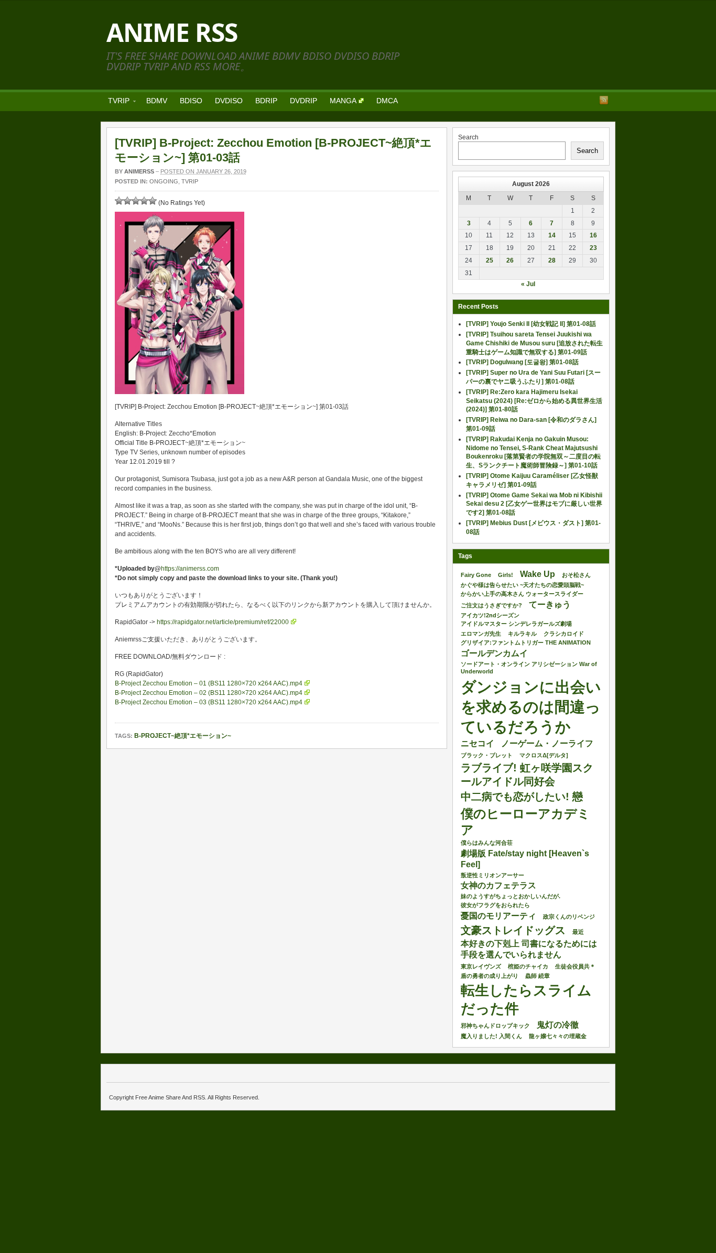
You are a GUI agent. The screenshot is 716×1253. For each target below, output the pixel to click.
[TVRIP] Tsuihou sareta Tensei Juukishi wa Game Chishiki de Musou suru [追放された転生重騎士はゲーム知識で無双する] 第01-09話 (534, 343)
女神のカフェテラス (498, 885)
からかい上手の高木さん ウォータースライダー (522, 594)
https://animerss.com (190, 568)
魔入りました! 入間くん (491, 1036)
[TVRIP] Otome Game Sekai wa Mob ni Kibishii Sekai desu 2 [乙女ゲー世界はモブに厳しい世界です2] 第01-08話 (534, 504)
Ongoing (163, 181)
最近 (578, 932)
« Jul (528, 284)
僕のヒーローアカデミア (525, 822)
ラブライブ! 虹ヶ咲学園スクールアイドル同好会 (527, 774)
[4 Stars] (144, 201)
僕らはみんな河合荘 (487, 843)
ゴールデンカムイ (494, 653)
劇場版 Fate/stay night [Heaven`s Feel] (525, 859)
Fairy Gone (476, 575)
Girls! (505, 575)
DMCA (387, 100)
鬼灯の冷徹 (558, 1024)
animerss (139, 171)
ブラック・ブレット (487, 755)
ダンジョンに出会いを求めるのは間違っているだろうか (531, 706)
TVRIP (115, 102)
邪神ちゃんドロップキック (495, 1025)
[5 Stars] (152, 201)
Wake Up (537, 574)
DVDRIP (303, 100)
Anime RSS (171, 32)
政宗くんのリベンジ (569, 916)
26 (510, 260)
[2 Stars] (127, 201)
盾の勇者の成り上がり (489, 976)
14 (552, 235)
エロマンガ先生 (481, 633)
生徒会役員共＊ (575, 966)
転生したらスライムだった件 (526, 1000)
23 (593, 248)
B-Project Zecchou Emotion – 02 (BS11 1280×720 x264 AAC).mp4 (208, 692)
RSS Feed (604, 100)
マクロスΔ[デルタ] (543, 755)
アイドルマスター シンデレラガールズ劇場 (516, 623)
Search (468, 137)
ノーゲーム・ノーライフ (547, 743)
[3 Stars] (136, 201)
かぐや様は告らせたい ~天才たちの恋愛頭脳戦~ (522, 585)
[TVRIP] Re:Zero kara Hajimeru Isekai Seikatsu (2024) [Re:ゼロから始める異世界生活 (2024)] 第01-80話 (534, 400)
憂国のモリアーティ (498, 915)
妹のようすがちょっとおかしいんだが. (510, 896)
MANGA (343, 100)
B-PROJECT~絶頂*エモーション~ (182, 735)
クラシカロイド (564, 633)
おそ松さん (576, 575)
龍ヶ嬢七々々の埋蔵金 (558, 1036)
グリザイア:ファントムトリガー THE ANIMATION (526, 642)
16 (593, 235)
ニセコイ (477, 743)
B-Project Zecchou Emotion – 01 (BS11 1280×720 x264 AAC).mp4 (208, 683)
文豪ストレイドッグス (513, 930)
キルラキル (522, 633)
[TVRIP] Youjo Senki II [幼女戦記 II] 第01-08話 (531, 324)
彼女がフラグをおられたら (495, 905)
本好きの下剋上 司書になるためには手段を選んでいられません (529, 949)
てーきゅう (550, 604)
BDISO (191, 100)
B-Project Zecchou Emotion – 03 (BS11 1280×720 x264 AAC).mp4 (208, 702)
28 (552, 260)
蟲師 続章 (537, 976)
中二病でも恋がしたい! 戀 (522, 796)
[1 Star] (119, 201)
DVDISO (229, 100)
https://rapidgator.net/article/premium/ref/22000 (223, 622)
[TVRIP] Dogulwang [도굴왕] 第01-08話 (522, 362)
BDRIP (266, 100)
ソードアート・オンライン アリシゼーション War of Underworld (529, 667)
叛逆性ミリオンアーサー (492, 875)
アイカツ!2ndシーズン (490, 615)
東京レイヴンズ (481, 966)
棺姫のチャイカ (528, 966)
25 (489, 260)
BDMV (156, 100)
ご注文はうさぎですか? (491, 605)
